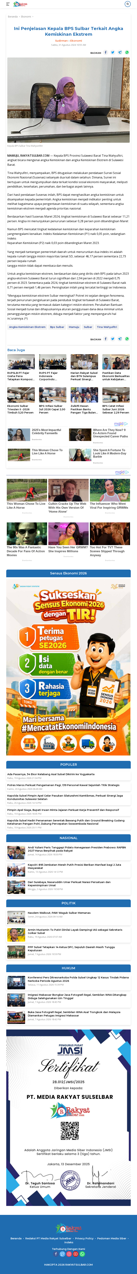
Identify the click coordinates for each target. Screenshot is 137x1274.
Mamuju (74, 327)
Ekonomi (76, 40)
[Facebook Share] (105, 52)
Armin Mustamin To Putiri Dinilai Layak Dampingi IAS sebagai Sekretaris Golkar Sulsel (75, 931)
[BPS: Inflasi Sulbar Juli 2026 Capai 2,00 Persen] (53, 395)
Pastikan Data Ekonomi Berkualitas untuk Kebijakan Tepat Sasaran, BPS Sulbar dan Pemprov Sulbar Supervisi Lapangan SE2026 (116, 376)
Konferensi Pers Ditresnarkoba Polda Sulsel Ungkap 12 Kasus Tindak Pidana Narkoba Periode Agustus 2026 (78, 979)
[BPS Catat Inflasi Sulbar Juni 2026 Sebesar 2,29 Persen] (116, 395)
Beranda (16, 1238)
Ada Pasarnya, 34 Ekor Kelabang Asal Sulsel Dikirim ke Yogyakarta (51, 774)
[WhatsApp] (82, 1254)
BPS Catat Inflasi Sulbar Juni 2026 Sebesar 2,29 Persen (115, 409)
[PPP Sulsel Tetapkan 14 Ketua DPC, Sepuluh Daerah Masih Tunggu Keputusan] (16, 952)
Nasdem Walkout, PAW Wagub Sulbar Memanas (59, 912)
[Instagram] (69, 1254)
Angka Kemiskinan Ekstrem (27, 327)
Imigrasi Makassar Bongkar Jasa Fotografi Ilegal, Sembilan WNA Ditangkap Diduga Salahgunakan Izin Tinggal (77, 996)
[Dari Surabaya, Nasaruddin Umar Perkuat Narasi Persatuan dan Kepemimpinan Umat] (16, 887)
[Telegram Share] (120, 52)
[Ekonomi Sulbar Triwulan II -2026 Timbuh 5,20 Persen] (21, 395)
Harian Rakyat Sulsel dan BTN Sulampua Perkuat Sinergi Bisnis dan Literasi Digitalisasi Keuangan (84, 376)
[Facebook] (56, 1254)
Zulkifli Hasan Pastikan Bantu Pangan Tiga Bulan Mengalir (83, 409)
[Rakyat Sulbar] (19, 4)
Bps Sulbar (57, 327)
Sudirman (61, 40)
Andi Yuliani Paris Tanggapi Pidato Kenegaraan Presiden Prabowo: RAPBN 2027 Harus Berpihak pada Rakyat (77, 849)
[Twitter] (62, 1254)
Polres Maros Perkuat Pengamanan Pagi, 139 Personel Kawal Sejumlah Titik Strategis (63, 785)
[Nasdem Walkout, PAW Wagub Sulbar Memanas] (16, 917)
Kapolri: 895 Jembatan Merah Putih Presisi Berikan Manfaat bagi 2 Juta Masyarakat (74, 866)
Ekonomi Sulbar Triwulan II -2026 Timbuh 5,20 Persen (20, 409)
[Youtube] (75, 1254)
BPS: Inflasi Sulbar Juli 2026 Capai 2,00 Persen (52, 409)
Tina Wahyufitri (107, 327)
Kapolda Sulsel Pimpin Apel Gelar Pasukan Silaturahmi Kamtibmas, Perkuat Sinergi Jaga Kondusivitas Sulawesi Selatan (65, 797)
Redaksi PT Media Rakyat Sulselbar (48, 1238)
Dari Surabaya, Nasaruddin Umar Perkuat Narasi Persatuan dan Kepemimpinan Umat (69, 884)
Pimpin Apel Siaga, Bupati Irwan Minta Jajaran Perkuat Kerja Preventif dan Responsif (63, 810)
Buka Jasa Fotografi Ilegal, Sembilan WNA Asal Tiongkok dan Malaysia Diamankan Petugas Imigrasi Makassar (74, 1014)
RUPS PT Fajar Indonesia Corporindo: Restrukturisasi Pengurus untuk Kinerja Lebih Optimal (49, 376)
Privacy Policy (84, 1238)
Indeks (68, 1242)
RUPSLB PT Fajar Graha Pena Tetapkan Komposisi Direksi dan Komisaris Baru (21, 376)
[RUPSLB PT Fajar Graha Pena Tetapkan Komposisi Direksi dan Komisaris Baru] (21, 362)
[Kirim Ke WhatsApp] (127, 52)
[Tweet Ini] (112, 52)
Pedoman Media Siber (111, 1238)
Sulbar (88, 327)
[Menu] (8, 4)
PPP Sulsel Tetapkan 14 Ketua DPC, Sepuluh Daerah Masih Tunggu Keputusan (71, 949)
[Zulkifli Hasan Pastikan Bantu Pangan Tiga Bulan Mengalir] (84, 395)
